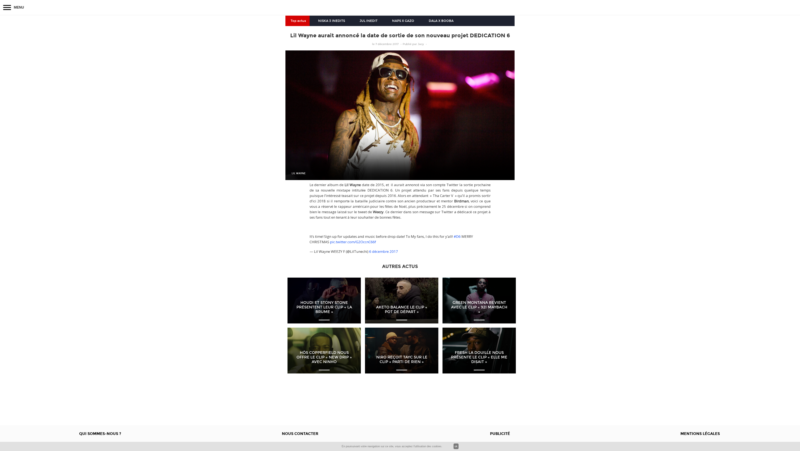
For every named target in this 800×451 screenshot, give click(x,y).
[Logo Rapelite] (400, 7)
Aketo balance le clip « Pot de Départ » (401, 309)
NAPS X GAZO (403, 21)
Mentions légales (700, 433)
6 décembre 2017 (383, 251)
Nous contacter (300, 433)
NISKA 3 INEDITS (331, 21)
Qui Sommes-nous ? (100, 433)
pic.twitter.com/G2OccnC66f (353, 241)
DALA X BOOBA (441, 21)
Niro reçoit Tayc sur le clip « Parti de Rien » (401, 359)
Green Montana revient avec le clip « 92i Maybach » (479, 307)
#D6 (457, 236)
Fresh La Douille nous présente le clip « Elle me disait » (479, 357)
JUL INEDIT (369, 21)
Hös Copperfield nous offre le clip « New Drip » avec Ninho (324, 357)
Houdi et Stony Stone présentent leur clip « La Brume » (324, 307)
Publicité (500, 433)
